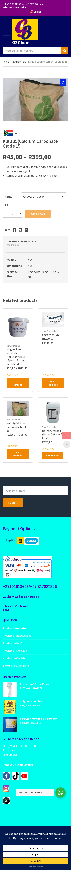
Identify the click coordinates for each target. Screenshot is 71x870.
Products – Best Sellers (17, 636)
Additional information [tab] (21, 241)
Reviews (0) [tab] (12, 245)
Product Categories (14, 628)
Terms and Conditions (16, 666)
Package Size (9, 197)
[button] (63, 82)
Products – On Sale (14, 658)
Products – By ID (12, 643)
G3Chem (21, 42)
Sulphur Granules (31, 701)
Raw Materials (18, 61)
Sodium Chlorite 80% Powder (38, 718)
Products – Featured (15, 651)
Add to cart (38, 214)
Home (6, 61)
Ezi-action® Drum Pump (34, 684)
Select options (17, 383)
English (38, 11)
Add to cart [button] (52, 455)
